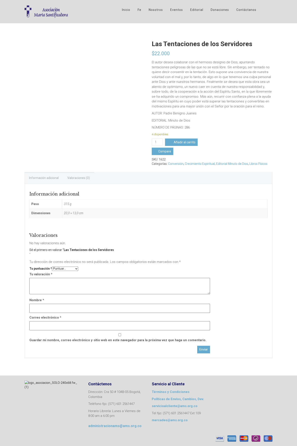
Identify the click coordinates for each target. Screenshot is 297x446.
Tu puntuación (40, 268)
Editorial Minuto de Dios (232, 163)
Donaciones (220, 10)
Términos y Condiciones (170, 392)
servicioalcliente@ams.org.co (174, 406)
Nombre (36, 300)
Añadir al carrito (184, 142)
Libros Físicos (258, 163)
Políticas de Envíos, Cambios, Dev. (178, 399)
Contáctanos (246, 10)
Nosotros (156, 10)
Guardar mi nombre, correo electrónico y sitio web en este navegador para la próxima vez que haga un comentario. (117, 340)
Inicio (126, 10)
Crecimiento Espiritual (200, 163)
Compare (164, 151)
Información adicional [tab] (44, 178)
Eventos (176, 10)
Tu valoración (40, 274)
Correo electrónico (45, 317)
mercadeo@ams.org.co (170, 420)
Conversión (176, 163)
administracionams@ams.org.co (115, 426)
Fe (139, 10)
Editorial (196, 10)
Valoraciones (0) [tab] (78, 178)
